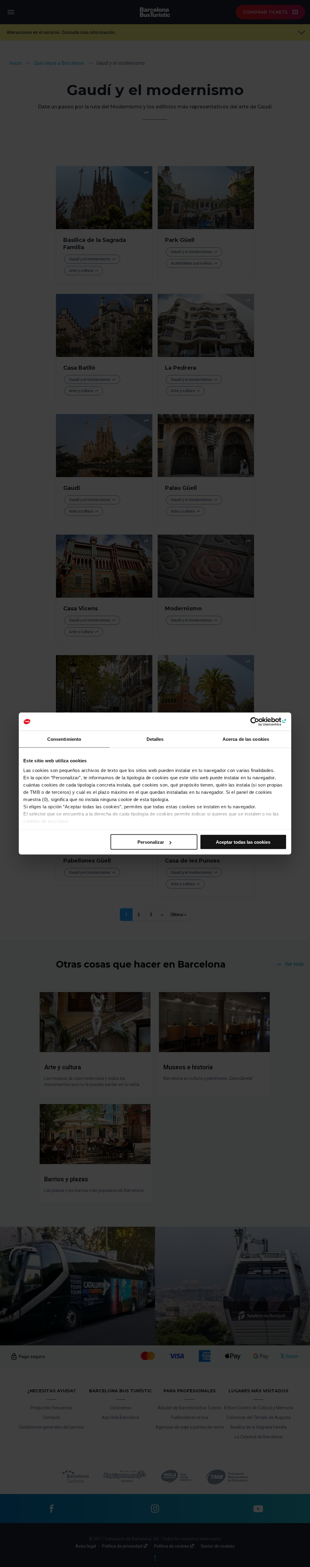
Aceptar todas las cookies (243, 842)
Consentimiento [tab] (64, 739)
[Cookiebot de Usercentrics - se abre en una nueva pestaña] (260, 721)
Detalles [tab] (155, 739)
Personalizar (150, 842)
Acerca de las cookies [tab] (246, 739)
